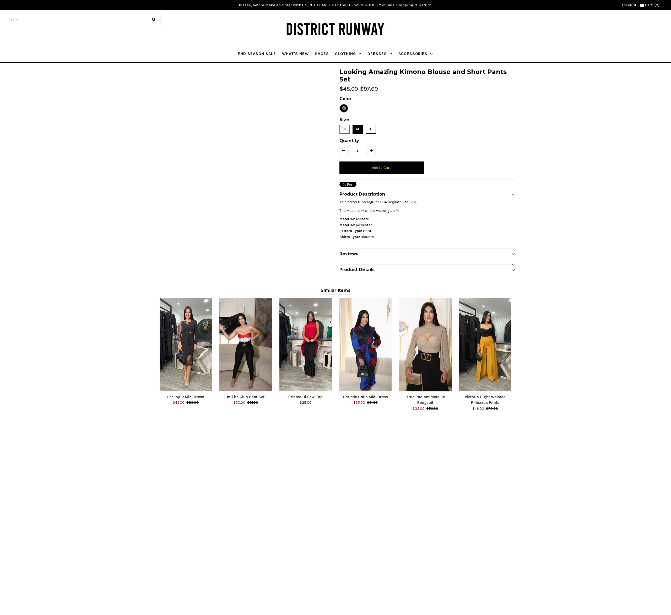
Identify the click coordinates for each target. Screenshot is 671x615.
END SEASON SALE (257, 53)
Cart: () (651, 5)
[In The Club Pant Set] (245, 344)
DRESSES (377, 53)
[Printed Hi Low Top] (305, 344)
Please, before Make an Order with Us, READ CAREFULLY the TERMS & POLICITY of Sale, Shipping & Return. (335, 5)
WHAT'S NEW (295, 53)
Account (628, 5)
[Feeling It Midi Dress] (186, 344)
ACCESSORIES (413, 53)
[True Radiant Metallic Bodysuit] (425, 344)
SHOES (322, 53)
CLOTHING (345, 53)
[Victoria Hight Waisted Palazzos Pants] (485, 344)
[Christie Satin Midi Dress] (365, 344)
